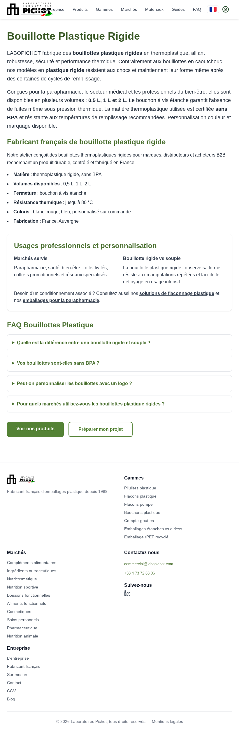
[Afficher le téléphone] (178, 573)
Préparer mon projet (100, 429)
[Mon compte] (225, 9)
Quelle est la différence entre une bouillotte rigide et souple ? (83, 342)
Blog (11, 699)
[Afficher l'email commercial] (178, 564)
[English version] (213, 9)
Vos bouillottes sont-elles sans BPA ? (58, 363)
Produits (80, 9)
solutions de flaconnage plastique (176, 293)
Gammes (104, 9)
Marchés (129, 9)
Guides (178, 9)
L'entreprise (53, 9)
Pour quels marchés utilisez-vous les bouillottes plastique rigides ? (91, 403)
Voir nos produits (35, 428)
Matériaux (154, 9)
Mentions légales (167, 721)
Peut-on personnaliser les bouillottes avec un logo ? (74, 383)
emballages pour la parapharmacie (61, 300)
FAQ (197, 9)
